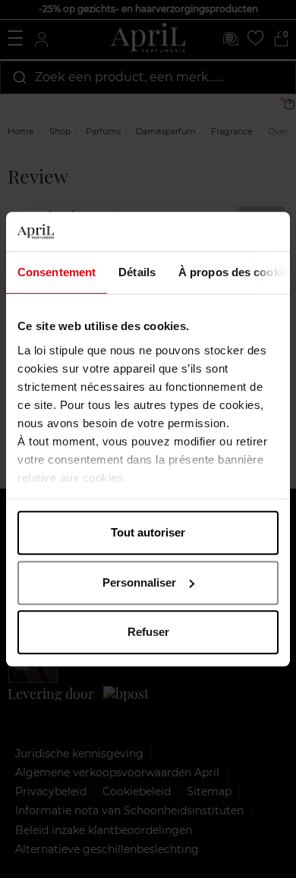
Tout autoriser (148, 532)
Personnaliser (139, 582)
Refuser (148, 631)
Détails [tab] (137, 272)
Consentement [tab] (56, 272)
